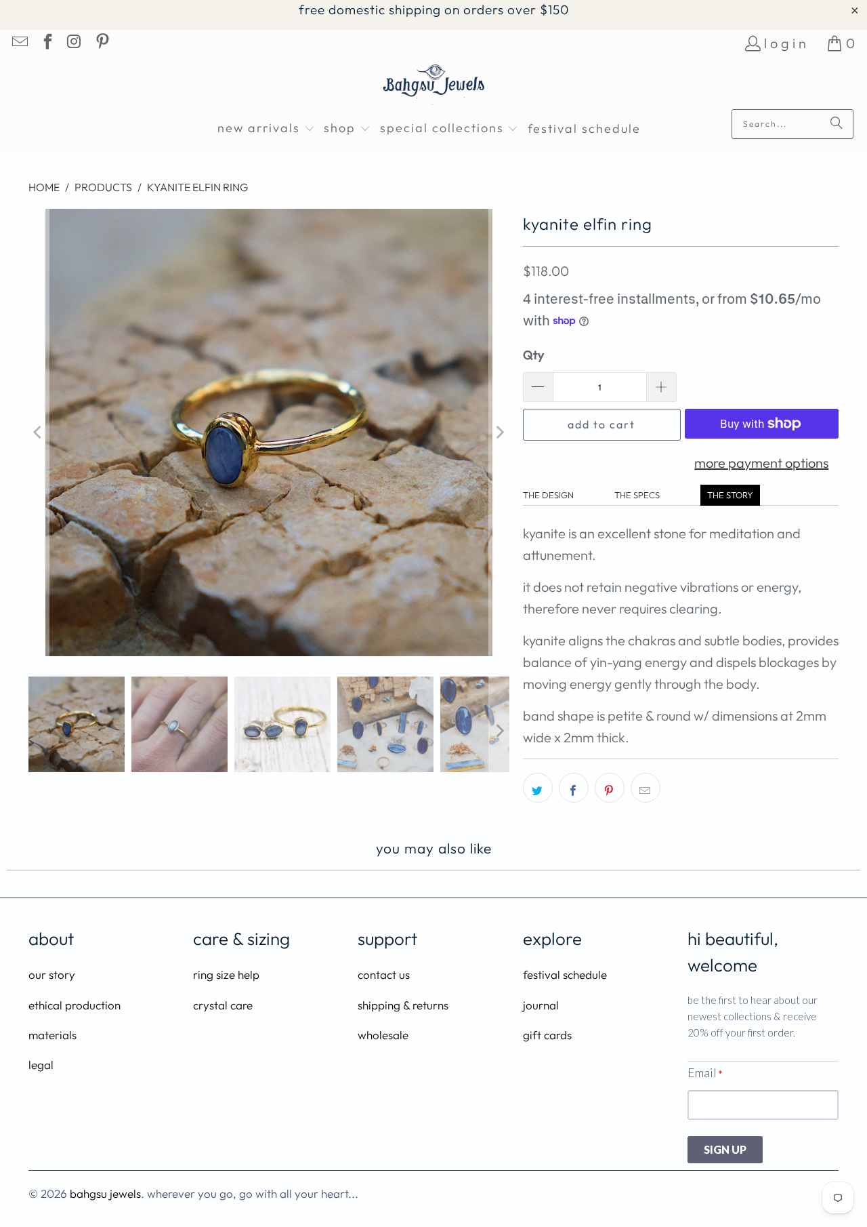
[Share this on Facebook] (574, 788)
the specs (637, 494)
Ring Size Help (226, 974)
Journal (541, 1005)
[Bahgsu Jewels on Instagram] (74, 43)
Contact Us (384, 974)
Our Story (51, 974)
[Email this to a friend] (645, 788)
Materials (52, 1035)
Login (786, 43)
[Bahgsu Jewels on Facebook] (46, 43)
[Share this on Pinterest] (610, 788)
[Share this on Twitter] (538, 788)
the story (730, 494)
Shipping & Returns (403, 1005)
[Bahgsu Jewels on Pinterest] (101, 43)
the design (548, 494)
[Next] (499, 432)
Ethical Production (74, 1005)
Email (705, 1072)
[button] (266, 129)
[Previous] (38, 432)
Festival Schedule (565, 974)
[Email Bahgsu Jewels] (19, 43)
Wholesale (383, 1035)
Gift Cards (547, 1035)
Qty (533, 355)
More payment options (761, 462)
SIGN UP (725, 1149)
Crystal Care (223, 1005)
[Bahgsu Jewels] (433, 86)
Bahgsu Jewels (105, 1193)
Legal (41, 1065)
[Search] (836, 124)
